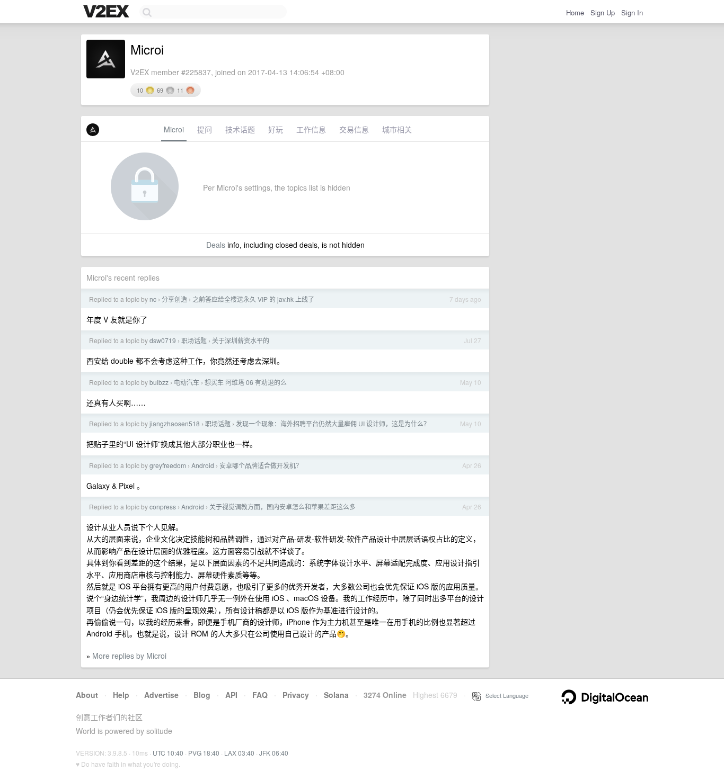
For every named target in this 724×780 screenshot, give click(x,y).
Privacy (295, 694)
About (87, 694)
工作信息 (311, 129)
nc (152, 298)
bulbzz (159, 382)
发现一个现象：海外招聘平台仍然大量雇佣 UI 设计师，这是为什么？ (333, 423)
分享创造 (174, 298)
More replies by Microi (129, 655)
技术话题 (240, 129)
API (231, 694)
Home (575, 12)
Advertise (161, 694)
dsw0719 (162, 340)
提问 (204, 129)
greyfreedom (167, 465)
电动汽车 (186, 382)
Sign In (632, 12)
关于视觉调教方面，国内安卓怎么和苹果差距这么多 (282, 506)
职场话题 (194, 340)
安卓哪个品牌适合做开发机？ (260, 465)
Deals (215, 244)
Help (121, 694)
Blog (201, 694)
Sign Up (602, 12)
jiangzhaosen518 (174, 423)
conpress (162, 506)
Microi (174, 129)
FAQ (260, 694)
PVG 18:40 (203, 752)
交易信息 (354, 129)
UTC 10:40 (168, 752)
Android (202, 465)
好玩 (275, 129)
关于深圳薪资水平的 (240, 340)
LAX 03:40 (239, 752)
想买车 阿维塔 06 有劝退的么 (246, 382)
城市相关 (397, 129)
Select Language (504, 695)
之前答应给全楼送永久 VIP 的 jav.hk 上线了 (253, 298)
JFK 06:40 (273, 752)
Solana (336, 694)
